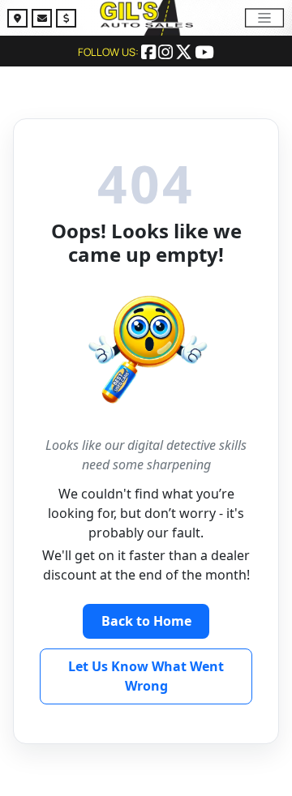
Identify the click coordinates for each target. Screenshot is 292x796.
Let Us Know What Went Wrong (146, 676)
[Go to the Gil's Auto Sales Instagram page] (166, 53)
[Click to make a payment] (66, 20)
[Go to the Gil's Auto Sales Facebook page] (149, 53)
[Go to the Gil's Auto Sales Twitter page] (185, 53)
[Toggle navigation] (264, 17)
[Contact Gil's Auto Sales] (44, 20)
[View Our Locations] (19, 20)
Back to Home (146, 621)
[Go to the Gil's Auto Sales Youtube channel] (204, 53)
